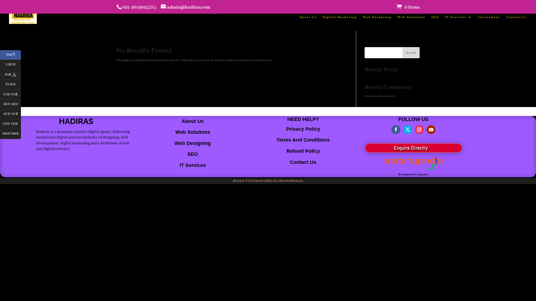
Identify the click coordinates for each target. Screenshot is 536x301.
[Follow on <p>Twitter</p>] (407, 129)
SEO (435, 17)
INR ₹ (13, 54)
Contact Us (516, 17)
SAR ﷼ (13, 74)
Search (411, 52)
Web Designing (377, 17)
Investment (489, 17)
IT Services (455, 17)
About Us (308, 17)
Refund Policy (303, 151)
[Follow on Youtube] (431, 129)
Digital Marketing (340, 17)
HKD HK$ (12, 133)
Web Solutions (411, 17)
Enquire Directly (411, 148)
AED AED (12, 103)
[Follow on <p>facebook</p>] (395, 129)
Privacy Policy (303, 129)
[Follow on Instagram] (419, 129)
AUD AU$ (12, 113)
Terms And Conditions (303, 140)
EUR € (13, 84)
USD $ (13, 64)
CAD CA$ (12, 94)
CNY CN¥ (12, 123)
